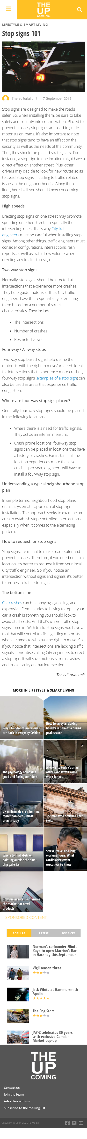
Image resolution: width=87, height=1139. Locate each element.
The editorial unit (24, 98)
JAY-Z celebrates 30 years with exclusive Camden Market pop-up (52, 1037)
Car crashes (12, 602)
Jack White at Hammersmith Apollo (55, 992)
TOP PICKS (68, 933)
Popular (19, 933)
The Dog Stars (43, 1011)
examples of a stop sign (57, 378)
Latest (43, 933)
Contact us (12, 1087)
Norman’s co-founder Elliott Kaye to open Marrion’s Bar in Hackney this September (55, 951)
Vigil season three (47, 968)
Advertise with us (17, 1101)
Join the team (14, 1094)
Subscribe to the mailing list (24, 1108)
